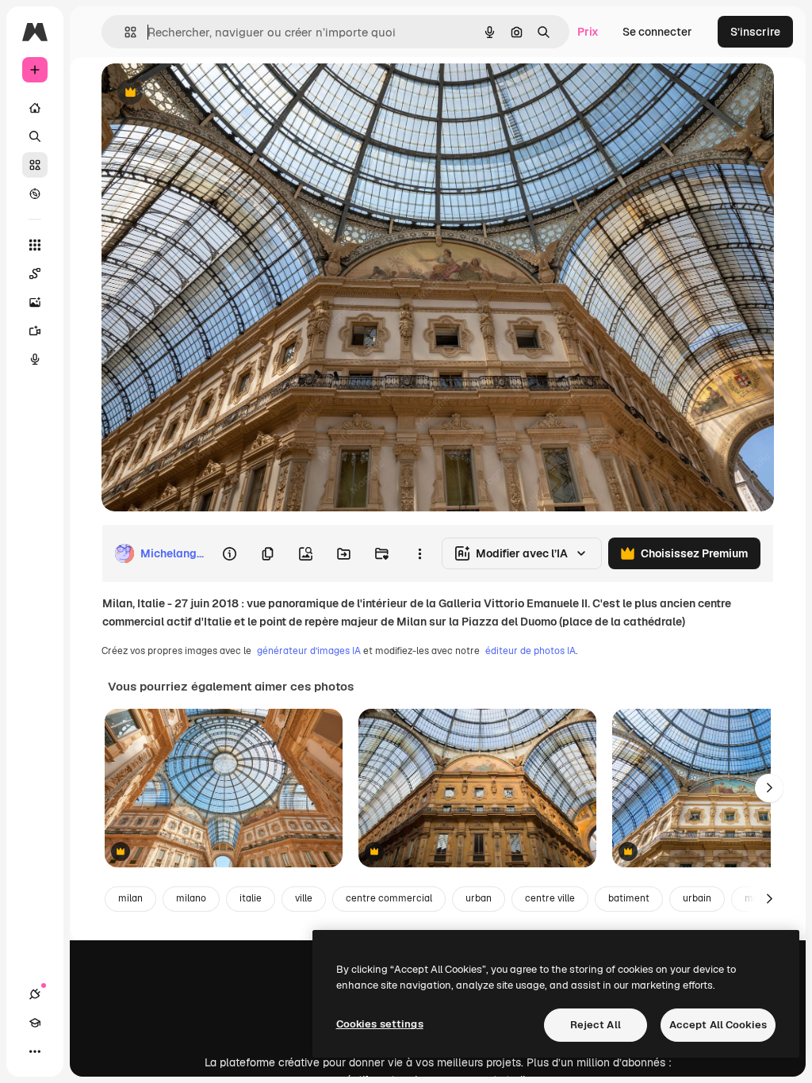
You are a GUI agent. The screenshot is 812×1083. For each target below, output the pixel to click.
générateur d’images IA (309, 651)
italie (250, 898)
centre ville (550, 898)
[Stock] (35, 165)
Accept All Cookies (718, 1024)
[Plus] (35, 1051)
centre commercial (389, 898)
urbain (697, 898)
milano (191, 898)
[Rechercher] (35, 136)
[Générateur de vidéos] (35, 330)
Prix (588, 32)
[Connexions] (35, 994)
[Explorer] (35, 193)
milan (130, 898)
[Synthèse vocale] (35, 359)
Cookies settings (379, 1024)
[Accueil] (35, 108)
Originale (206, 93)
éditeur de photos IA (530, 651)
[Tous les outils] (35, 245)
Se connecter (657, 32)
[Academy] (35, 1022)
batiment (628, 898)
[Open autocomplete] (124, 32)
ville (303, 898)
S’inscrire (755, 32)
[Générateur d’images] (35, 302)
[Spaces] (35, 273)
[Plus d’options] (419, 553)
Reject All (595, 1024)
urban (478, 898)
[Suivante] (769, 788)
